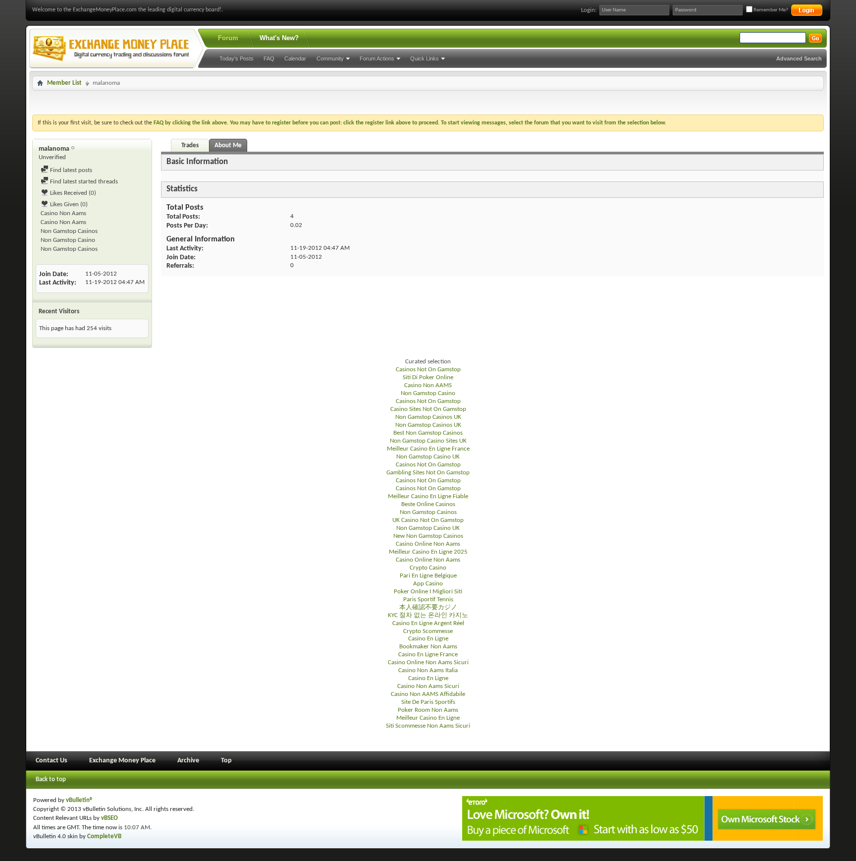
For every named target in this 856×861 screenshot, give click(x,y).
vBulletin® (79, 800)
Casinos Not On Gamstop (428, 369)
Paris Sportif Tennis (428, 599)
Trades (190, 145)
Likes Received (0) (72, 193)
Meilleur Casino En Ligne (428, 718)
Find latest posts (70, 170)
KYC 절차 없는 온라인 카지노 (428, 615)
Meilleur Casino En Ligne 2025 (428, 552)
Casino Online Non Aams (428, 544)
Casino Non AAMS (428, 385)
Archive (188, 760)
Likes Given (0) (68, 204)
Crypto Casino (428, 568)
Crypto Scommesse (428, 631)
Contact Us (51, 760)
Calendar (295, 58)
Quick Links (424, 58)
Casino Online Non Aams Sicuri (428, 662)
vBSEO (109, 818)
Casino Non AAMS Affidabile (428, 694)
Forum (228, 38)
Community (330, 58)
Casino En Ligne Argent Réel (428, 623)
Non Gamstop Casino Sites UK (428, 441)
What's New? (279, 38)
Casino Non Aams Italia (428, 670)
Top (226, 760)
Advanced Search (799, 58)
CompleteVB (104, 836)
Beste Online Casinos (428, 504)
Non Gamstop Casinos (69, 231)
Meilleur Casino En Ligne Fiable (428, 496)
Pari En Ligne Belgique (428, 576)
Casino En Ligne (428, 638)
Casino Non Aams (63, 213)
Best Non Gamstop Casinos (428, 433)
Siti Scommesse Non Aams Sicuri (428, 726)
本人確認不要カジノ (428, 607)
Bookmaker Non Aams (428, 646)
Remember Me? (770, 10)
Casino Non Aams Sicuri (428, 686)
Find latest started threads (83, 181)
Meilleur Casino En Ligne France (428, 449)
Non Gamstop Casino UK (428, 457)
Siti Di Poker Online (428, 377)
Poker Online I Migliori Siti (428, 591)
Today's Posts (236, 58)
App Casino (428, 583)
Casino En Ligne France (428, 654)
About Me (228, 145)
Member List (64, 83)
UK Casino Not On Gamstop (428, 520)
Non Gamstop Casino (68, 240)
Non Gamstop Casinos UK (428, 417)
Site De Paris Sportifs (428, 702)
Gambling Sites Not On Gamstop (428, 472)
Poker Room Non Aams (428, 710)
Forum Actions (377, 58)
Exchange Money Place (122, 760)
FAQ (269, 58)
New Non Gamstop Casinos (428, 536)
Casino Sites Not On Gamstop (428, 409)
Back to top (51, 779)
